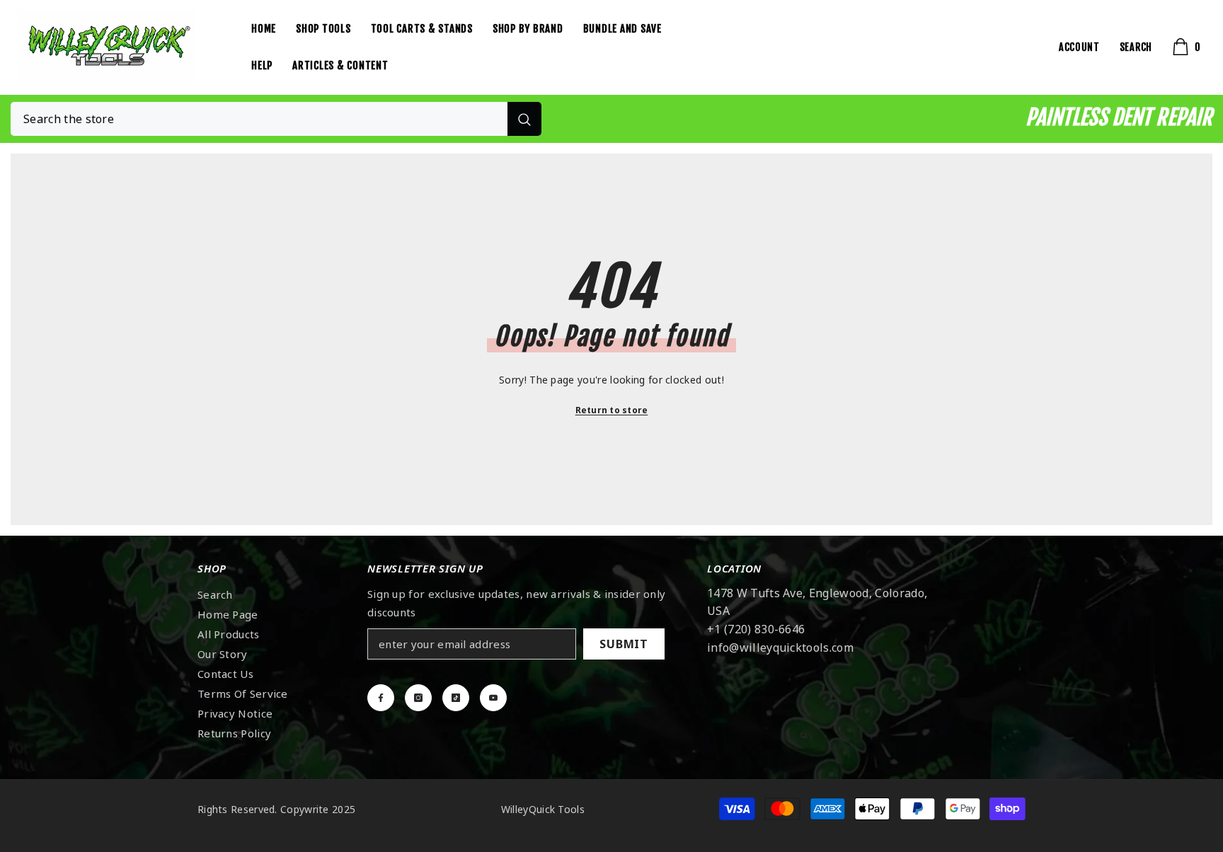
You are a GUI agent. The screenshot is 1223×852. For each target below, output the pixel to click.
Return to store (611, 410)
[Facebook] (380, 697)
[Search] (276, 119)
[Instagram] (418, 697)
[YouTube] (493, 697)
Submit (623, 644)
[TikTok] (455, 697)
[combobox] (259, 119)
